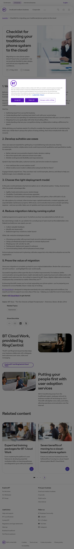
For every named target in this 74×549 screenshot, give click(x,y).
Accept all (17, 100)
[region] (37, 92)
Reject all (31, 100)
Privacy (42, 94)
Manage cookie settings (47, 100)
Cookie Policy (36, 94)
